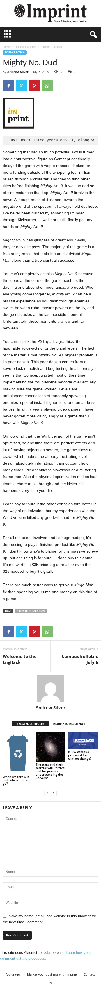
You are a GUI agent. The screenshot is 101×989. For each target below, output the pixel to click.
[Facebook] (8, 85)
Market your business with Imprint (52, 974)
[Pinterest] (34, 85)
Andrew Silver (18, 71)
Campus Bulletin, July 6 (80, 659)
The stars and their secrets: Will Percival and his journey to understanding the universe (50, 771)
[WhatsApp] (47, 85)
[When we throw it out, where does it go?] (18, 753)
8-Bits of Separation (31, 611)
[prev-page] (47, 793)
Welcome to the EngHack (19, 659)
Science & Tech (26, 47)
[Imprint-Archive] (50, 13)
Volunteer (13, 974)
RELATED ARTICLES (30, 723)
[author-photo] (50, 688)
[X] (21, 85)
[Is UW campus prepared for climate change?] (83, 740)
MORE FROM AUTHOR (69, 723)
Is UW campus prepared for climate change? (79, 755)
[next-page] (54, 793)
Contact (89, 974)
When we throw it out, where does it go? (16, 780)
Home (7, 47)
